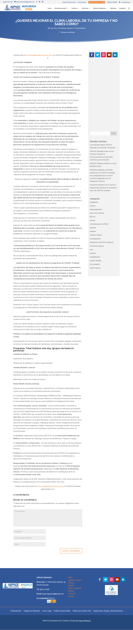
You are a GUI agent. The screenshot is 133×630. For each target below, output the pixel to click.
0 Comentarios (79, 28)
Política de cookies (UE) (82, 611)
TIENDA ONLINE (112, 2)
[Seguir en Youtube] (109, 54)
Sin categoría (95, 264)
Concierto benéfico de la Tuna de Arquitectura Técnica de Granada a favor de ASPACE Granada (103, 187)
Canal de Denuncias (69, 2)
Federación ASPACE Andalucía (101, 242)
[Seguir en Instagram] (103, 54)
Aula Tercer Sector (97, 213)
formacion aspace (66, 28)
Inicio (50, 8)
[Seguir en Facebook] (91, 54)
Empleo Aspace (96, 235)
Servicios (85, 8)
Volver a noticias (68, 32)
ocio (91, 250)
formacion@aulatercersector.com (39, 55)
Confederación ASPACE (99, 224)
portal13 (93, 253)
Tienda (71, 596)
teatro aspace (95, 268)
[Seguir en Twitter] (97, 54)
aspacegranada (96, 209)
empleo (93, 231)
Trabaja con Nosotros (31, 611)
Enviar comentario (71, 551)
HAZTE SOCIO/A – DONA (97, 2)
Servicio (71, 586)
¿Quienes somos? (60, 8)
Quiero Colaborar (99, 8)
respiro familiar (95, 261)
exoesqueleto (95, 239)
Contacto (122, 8)
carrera (92, 220)
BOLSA (92, 217)
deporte (93, 228)
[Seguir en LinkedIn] (115, 54)
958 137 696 (44, 589)
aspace (92, 206)
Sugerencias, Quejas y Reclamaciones (108, 611)
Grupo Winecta (85, 621)
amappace (94, 202)
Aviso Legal (46, 611)
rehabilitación (95, 257)
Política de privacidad (62, 611)
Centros (74, 8)
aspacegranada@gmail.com (53, 594)
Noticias (113, 8)
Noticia (71, 591)
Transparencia (15, 611)
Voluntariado (82, 2)
